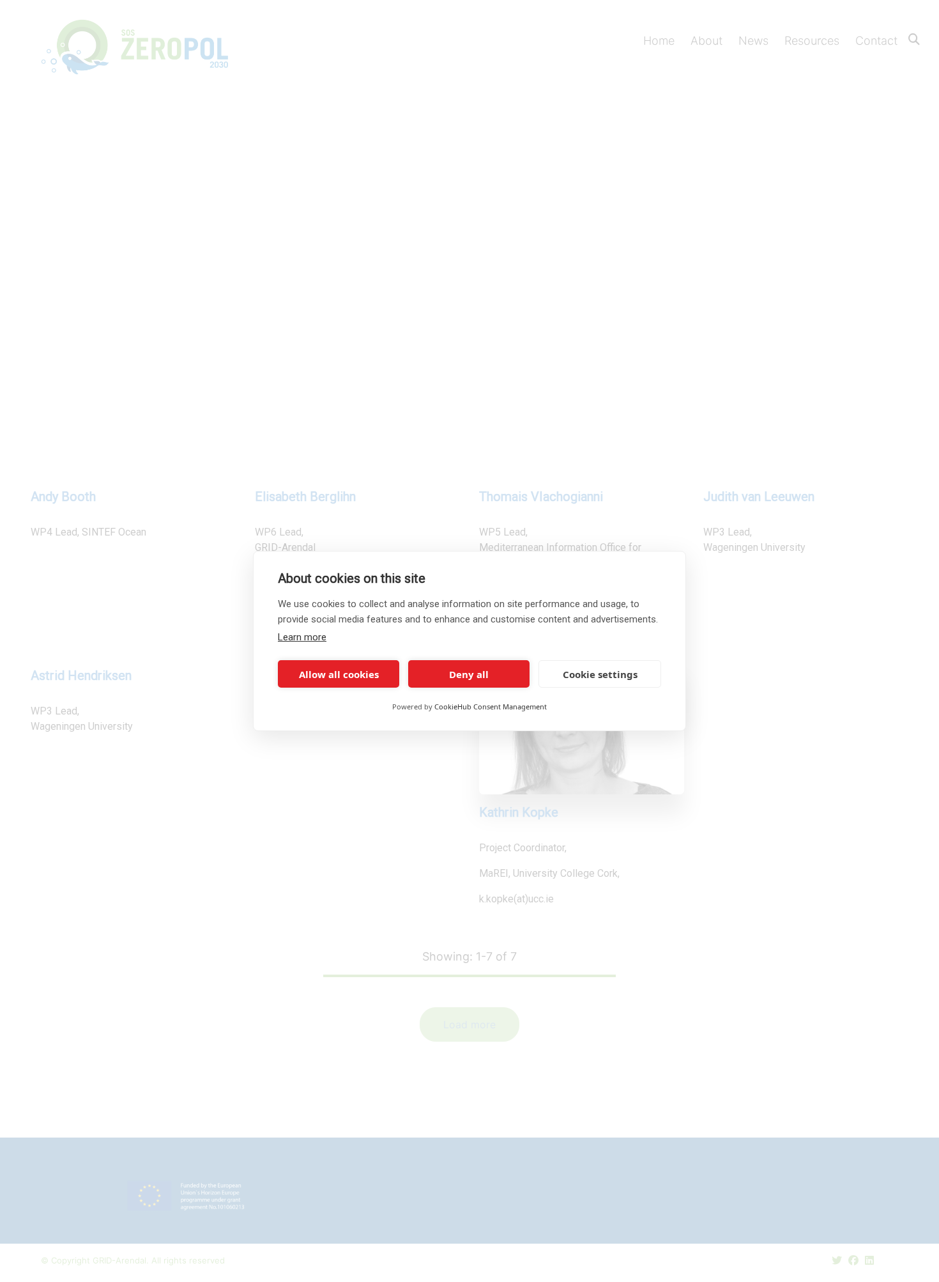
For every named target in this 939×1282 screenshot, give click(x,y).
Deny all (469, 674)
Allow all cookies (339, 674)
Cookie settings (600, 674)
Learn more (302, 637)
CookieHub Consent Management (490, 706)
